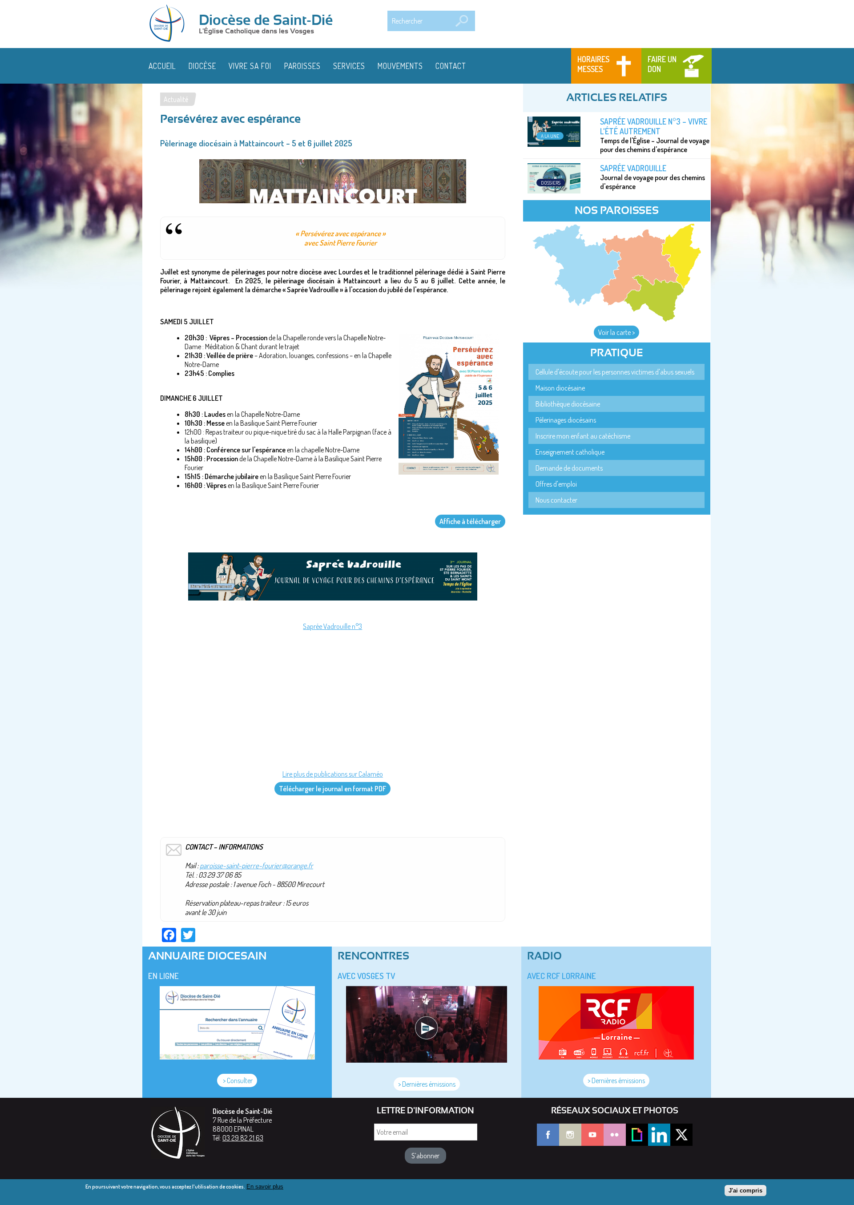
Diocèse (202, 66)
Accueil (162, 66)
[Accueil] (169, 24)
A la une (550, 136)
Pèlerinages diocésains (566, 419)
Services (349, 66)
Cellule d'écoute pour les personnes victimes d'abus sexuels (615, 371)
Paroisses (302, 66)
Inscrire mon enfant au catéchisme (583, 435)
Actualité (176, 99)
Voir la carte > (616, 332)
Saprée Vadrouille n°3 (332, 626)
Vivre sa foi (250, 66)
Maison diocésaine (560, 387)
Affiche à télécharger (470, 521)
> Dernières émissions (426, 1084)
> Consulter (237, 1080)
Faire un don (662, 64)
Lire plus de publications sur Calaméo (332, 774)
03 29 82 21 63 (242, 1137)
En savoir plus (264, 1186)
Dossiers (550, 182)
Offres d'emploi (556, 484)
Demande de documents (569, 467)
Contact (450, 66)
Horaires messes (593, 64)
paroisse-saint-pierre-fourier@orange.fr (256, 865)
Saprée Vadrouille (633, 168)
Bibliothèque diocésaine (568, 403)
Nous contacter (556, 500)
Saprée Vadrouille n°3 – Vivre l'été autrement (653, 126)
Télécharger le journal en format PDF (332, 788)
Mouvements (400, 66)
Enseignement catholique (570, 451)
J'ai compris (745, 1190)
